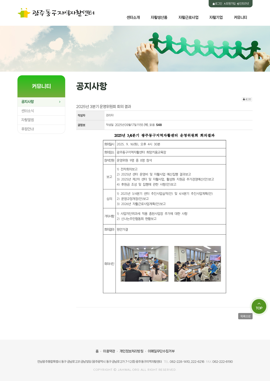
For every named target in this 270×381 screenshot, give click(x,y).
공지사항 (27, 102)
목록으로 (245, 316)
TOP (259, 308)
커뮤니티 (240, 17)
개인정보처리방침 (131, 351)
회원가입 (230, 3)
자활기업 (216, 17)
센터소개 (133, 17)
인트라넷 (244, 3)
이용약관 (109, 351)
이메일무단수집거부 (161, 351)
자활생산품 (159, 17)
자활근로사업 (189, 17)
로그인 (218, 3)
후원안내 (27, 129)
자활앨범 (27, 120)
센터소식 (27, 111)
